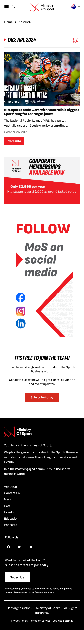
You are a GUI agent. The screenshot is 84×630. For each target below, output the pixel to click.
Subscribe (17, 577)
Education (11, 519)
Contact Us (12, 493)
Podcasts (10, 525)
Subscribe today (42, 397)
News (8, 499)
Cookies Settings (62, 620)
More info (14, 141)
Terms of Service (40, 620)
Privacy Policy (51, 588)
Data (7, 506)
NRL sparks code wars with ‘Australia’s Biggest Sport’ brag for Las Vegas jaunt (41, 112)
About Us (10, 487)
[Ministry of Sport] (42, 7)
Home (8, 22)
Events (9, 512)
